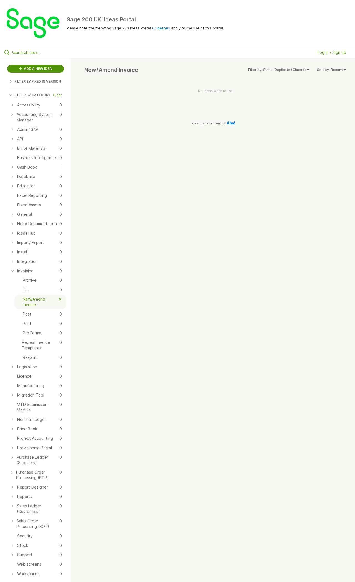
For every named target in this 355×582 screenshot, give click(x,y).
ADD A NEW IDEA (37, 69)
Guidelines (161, 28)
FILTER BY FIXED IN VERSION (37, 81)
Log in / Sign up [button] (332, 52)
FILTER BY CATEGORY (32, 95)
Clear (57, 95)
